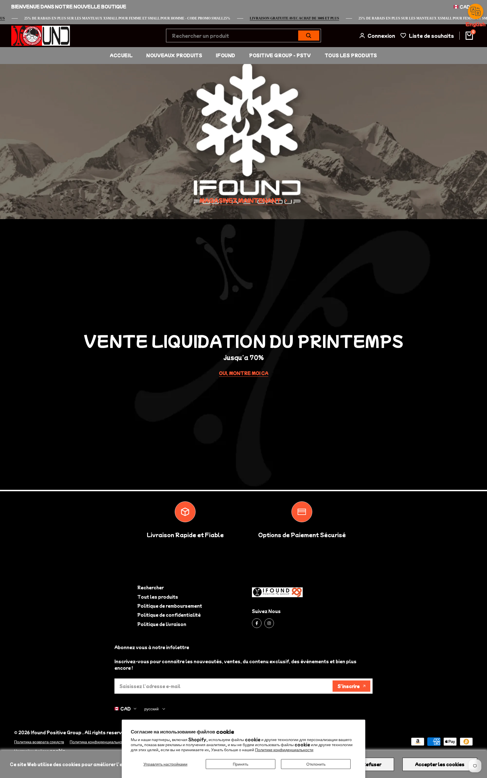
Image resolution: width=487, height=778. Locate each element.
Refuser (371, 764)
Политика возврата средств (39, 741)
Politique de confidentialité (169, 615)
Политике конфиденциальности (284, 749)
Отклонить (316, 764)
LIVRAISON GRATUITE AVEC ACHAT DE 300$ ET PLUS (305, 18)
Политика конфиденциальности (99, 741)
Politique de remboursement (169, 606)
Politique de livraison (161, 624)
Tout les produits (157, 597)
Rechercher (150, 587)
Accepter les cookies (439, 764)
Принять (240, 764)
